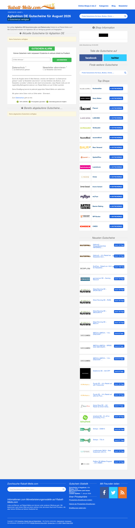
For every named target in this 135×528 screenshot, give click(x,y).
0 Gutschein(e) (116, 88)
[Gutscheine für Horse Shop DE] (85, 406)
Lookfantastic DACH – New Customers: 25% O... (102, 451)
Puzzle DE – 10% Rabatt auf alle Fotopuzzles (102, 384)
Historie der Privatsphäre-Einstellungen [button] (82, 504)
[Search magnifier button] (125, 16)
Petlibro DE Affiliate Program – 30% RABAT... (102, 462)
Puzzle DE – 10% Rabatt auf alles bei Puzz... (102, 395)
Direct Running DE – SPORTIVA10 (100, 289)
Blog (113, 6)
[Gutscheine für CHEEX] (85, 226)
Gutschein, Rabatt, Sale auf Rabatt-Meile (29, 521)
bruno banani (97, 187)
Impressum (68, 521)
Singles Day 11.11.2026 (55, 523)
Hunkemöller (97, 88)
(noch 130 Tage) (119, 279)
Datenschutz (20, 98)
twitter (115, 58)
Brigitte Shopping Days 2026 (38, 523)
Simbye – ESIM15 (99, 429)
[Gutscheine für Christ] (85, 177)
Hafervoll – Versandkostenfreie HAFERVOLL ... (99, 246)
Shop (20, 12)
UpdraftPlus (97, 157)
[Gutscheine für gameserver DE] (85, 279)
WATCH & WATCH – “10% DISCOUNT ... (101, 359)
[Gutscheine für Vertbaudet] (85, 128)
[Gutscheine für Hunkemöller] (85, 88)
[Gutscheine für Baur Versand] (85, 147)
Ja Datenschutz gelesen (22, 69)
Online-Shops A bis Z (87, 6)
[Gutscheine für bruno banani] (85, 186)
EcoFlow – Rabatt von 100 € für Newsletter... (102, 267)
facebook (91, 58)
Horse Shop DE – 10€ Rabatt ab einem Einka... (101, 406)
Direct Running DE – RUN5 (102, 300)
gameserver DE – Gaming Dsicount (101, 279)
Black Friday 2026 (68, 523)
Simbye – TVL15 (98, 440)
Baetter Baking (98, 206)
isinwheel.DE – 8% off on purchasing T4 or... (101, 417)
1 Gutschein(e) (116, 157)
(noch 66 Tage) (119, 333)
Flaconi (95, 108)
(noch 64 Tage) (119, 371)
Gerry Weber (97, 98)
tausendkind (97, 137)
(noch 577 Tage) (119, 440)
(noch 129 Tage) (119, 290)
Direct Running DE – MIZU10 (100, 322)
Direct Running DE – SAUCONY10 (100, 311)
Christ (95, 177)
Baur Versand (97, 147)
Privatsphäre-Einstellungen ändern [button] (80, 500)
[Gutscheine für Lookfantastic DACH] (85, 451)
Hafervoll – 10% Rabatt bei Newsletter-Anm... (102, 256)
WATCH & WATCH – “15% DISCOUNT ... (101, 333)
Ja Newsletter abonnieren (53, 69)
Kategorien (103, 6)
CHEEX (95, 226)
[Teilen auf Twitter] (113, 492)
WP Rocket (96, 216)
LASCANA (96, 118)
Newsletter (123, 6)
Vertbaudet (96, 128)
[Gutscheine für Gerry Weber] (85, 98)
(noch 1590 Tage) (119, 267)
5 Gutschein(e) (116, 226)
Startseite (12, 12)
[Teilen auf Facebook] (104, 492)
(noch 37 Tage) (119, 406)
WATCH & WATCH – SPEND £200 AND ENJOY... (102, 346)
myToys (95, 196)
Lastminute (97, 167)
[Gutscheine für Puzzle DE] (85, 384)
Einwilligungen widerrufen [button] (77, 508)
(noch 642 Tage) (119, 429)
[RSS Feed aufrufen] (122, 492)
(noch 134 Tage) (119, 245)
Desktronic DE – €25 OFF (101, 371)
